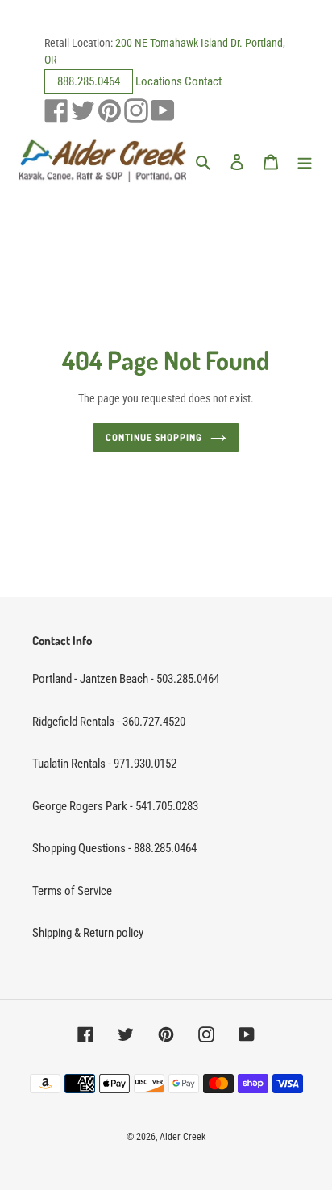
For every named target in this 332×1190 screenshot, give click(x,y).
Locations (158, 81)
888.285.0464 (88, 81)
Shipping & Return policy (87, 933)
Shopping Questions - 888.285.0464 (114, 848)
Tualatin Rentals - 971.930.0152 (104, 763)
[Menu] (305, 161)
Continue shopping (154, 437)
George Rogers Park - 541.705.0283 (115, 806)
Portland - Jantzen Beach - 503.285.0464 (125, 679)
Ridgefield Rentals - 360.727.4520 (108, 721)
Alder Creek (182, 1136)
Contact (203, 81)
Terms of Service (72, 891)
